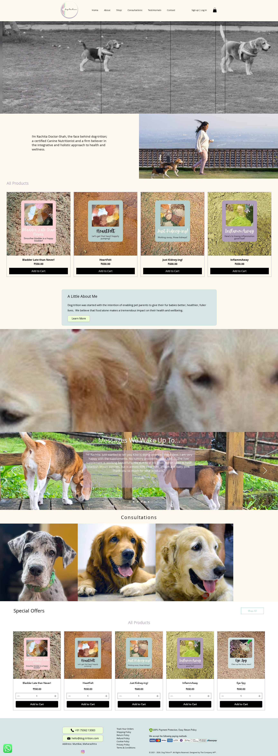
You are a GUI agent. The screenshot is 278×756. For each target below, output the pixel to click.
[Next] (265, 471)
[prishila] (130, 502)
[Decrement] (18, 696)
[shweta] (133, 501)
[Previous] (13, 471)
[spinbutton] (37, 696)
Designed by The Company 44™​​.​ (202, 752)
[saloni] (141, 501)
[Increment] (56, 696)
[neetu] (144, 501)
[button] (215, 10)
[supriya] (148, 501)
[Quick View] (38, 224)
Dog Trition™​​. (167, 752)
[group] (139, 234)
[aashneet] (137, 501)
